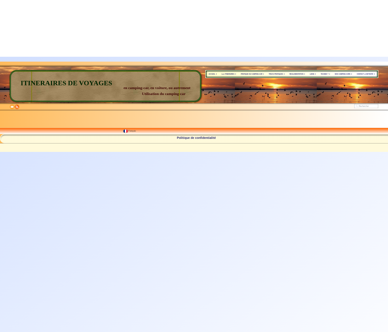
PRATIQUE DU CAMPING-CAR (252, 74)
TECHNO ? (325, 74)
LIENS (313, 74)
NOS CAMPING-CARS (343, 74)
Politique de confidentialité (196, 137)
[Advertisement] (91, 21)
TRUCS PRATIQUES (277, 74)
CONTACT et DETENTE (366, 74)
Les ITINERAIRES (229, 74)
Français (132, 131)
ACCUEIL (213, 74)
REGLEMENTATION (297, 74)
